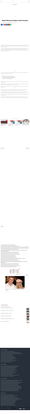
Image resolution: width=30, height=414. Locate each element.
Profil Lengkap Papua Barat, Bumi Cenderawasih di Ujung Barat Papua (10, 253)
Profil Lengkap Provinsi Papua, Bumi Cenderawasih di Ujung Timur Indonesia (10, 254)
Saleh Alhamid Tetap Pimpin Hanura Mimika (7, 78)
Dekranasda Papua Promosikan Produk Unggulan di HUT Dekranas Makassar (10, 265)
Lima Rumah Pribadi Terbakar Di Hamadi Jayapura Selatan (8, 256)
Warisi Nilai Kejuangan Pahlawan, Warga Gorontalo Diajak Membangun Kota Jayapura (10, 352)
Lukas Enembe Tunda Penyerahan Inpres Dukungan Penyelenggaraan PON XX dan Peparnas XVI (11, 353)
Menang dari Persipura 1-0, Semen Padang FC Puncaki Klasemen (8, 357)
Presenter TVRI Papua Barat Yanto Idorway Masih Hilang (8, 244)
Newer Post (2, 148)
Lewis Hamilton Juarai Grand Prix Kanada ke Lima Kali (7, 310)
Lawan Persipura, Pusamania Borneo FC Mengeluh (6, 355)
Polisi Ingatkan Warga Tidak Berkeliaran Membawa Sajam (7, 318)
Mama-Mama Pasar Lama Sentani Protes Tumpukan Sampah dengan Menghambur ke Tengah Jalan (13, 258)
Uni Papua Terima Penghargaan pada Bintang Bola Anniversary (8, 356)
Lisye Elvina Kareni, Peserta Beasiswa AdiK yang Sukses (7, 376)
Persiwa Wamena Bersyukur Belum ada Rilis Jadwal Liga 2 (7, 359)
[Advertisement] (24, 396)
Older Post (28, 148)
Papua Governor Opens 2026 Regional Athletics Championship (8, 266)
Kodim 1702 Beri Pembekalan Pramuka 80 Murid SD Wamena (8, 373)
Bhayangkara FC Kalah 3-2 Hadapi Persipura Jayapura (7, 354)
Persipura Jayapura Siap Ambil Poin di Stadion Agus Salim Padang (8, 360)
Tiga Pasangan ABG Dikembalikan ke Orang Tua (6, 313)
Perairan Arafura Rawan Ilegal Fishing (5, 306)
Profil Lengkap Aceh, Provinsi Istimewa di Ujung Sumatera (8, 255)
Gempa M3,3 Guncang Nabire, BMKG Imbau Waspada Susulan (9, 257)
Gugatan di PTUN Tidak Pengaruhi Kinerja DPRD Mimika (9, 77)
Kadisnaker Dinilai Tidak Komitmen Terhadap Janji (6, 307)
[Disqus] (15, 137)
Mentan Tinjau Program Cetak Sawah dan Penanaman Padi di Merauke (9, 263)
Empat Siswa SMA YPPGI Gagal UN (5, 321)
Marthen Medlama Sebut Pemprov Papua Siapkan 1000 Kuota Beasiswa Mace (10, 260)
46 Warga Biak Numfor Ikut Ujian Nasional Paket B (6, 374)
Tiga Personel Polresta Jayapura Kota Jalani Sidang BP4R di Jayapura (9, 249)
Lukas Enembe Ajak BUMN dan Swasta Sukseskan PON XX (7, 351)
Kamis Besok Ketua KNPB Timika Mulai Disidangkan (8, 76)
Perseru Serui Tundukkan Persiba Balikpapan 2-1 (6, 361)
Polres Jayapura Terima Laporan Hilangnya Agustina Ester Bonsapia (9, 259)
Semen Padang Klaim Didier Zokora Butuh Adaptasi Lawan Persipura (8, 358)
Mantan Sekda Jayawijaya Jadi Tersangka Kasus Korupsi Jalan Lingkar (9, 264)
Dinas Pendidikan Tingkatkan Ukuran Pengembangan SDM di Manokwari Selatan (10, 375)
